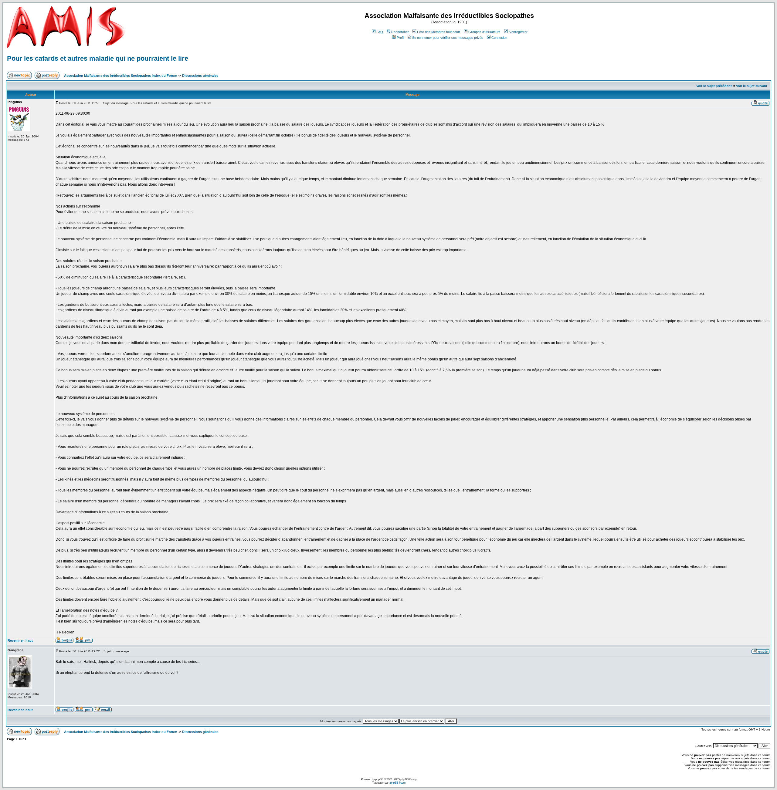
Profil (400, 37)
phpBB (379, 779)
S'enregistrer (518, 32)
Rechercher (400, 32)
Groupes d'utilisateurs (484, 32)
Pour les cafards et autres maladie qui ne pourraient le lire (97, 58)
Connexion (499, 37)
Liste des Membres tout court (438, 32)
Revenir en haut (20, 640)
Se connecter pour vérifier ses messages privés (447, 37)
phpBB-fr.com (397, 782)
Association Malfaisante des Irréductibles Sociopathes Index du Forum (120, 75)
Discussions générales (200, 75)
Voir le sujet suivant (751, 86)
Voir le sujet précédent (714, 86)
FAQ (379, 32)
